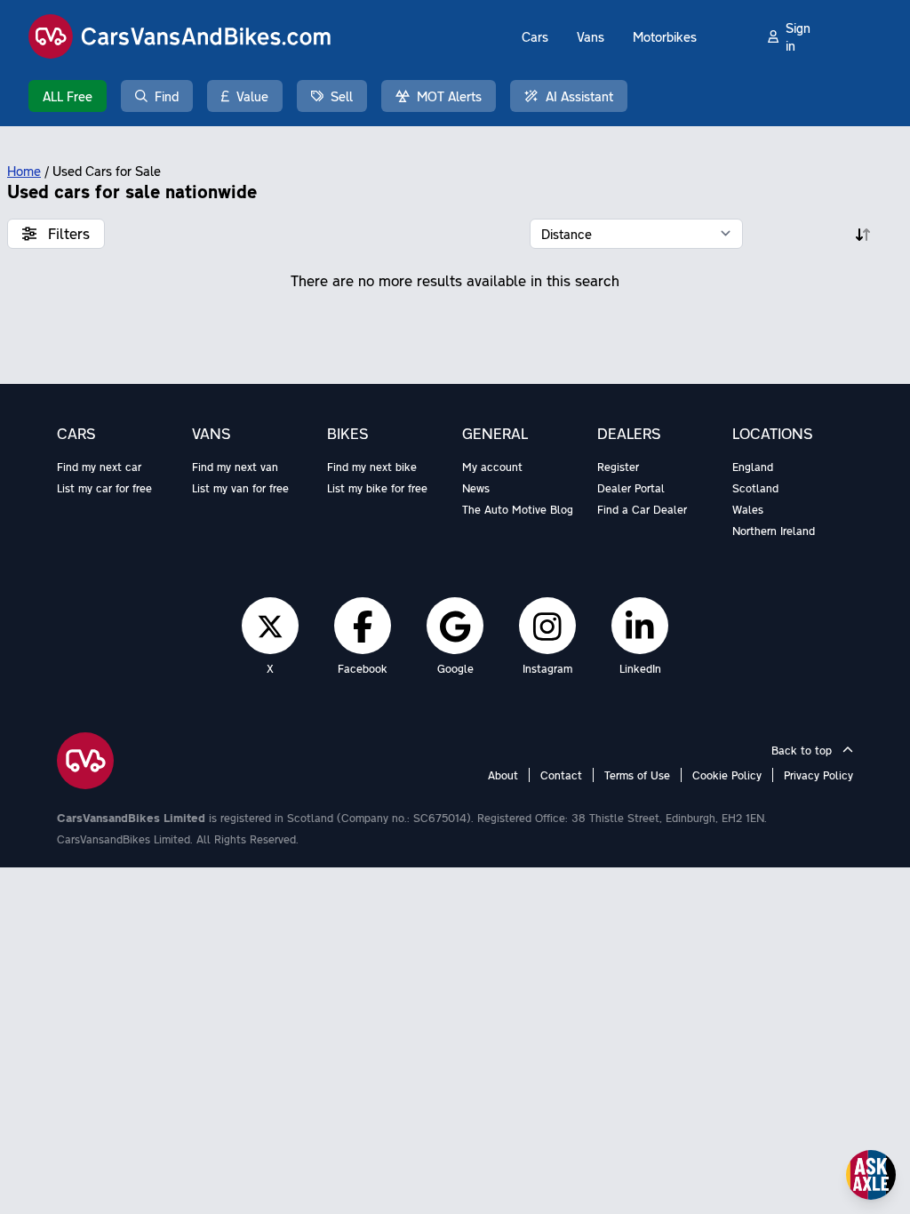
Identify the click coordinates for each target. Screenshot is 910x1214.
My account (492, 467)
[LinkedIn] (640, 626)
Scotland (755, 488)
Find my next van (235, 467)
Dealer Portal (631, 488)
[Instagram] (547, 626)
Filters (67, 233)
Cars (535, 36)
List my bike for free (377, 488)
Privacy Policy (818, 775)
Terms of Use (637, 775)
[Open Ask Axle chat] (871, 1175)
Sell (342, 96)
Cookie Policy (727, 775)
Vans (590, 36)
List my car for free (104, 488)
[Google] (455, 626)
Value (252, 96)
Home (24, 171)
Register (618, 467)
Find (167, 96)
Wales (747, 509)
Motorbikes (665, 36)
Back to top (803, 750)
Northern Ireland (773, 531)
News (476, 488)
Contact (561, 775)
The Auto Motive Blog (517, 509)
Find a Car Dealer (642, 509)
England (752, 467)
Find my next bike (372, 467)
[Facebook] (363, 626)
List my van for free (240, 488)
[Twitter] (270, 625)
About (503, 775)
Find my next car (99, 467)
